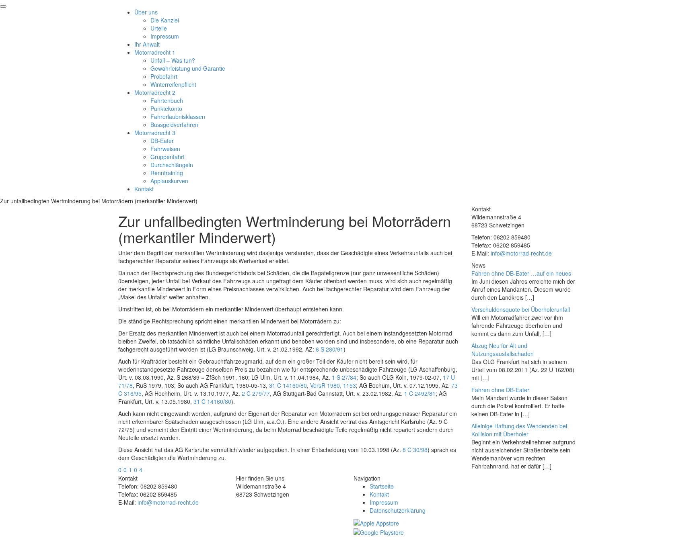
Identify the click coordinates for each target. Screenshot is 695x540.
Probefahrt (163, 76)
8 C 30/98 (415, 450)
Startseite (382, 486)
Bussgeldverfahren (174, 125)
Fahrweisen (165, 149)
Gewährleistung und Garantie (187, 68)
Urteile (158, 28)
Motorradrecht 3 (154, 133)
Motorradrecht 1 (154, 52)
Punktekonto (166, 108)
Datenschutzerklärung (398, 510)
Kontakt (144, 189)
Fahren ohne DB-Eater (500, 390)
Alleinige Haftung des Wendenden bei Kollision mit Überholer (519, 430)
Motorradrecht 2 (154, 92)
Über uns (146, 12)
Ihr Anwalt (147, 44)
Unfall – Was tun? (172, 60)
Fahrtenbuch (166, 100)
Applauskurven (169, 181)
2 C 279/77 (256, 393)
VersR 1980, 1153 (333, 385)
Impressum (164, 36)
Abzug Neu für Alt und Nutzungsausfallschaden (502, 350)
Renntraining (166, 173)
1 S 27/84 (344, 377)
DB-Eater (162, 141)
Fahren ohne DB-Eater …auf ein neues (521, 273)
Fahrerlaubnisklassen (177, 116)
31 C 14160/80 (288, 385)
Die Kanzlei (164, 20)
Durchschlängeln (171, 165)
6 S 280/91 (329, 349)
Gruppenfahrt (167, 157)
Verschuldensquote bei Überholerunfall (520, 309)
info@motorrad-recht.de (521, 253)
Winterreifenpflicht (173, 84)
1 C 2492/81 (420, 393)
